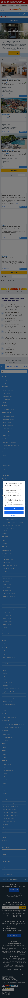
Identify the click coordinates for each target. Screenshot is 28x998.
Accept (14, 508)
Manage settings (14, 515)
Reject (14, 512)
